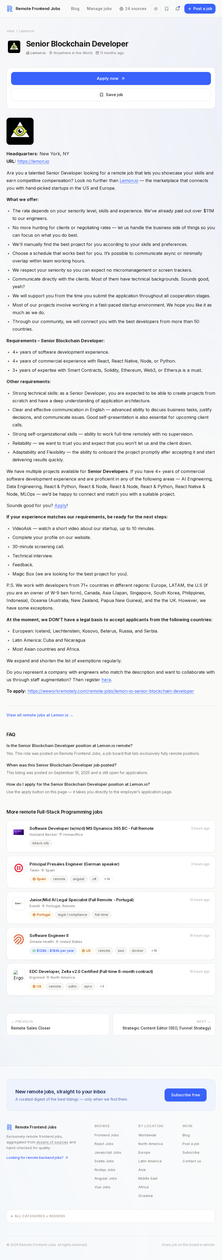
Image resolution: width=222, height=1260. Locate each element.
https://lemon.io (33, 161)
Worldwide (147, 1135)
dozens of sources (52, 1142)
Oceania (145, 1195)
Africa (143, 1187)
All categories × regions (40, 1216)
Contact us (191, 1161)
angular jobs (105, 1178)
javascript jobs (107, 1152)
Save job (114, 94)
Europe (144, 1152)
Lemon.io (26, 31)
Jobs (10, 31)
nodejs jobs (104, 1169)
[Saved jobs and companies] (166, 9)
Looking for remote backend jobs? (35, 1157)
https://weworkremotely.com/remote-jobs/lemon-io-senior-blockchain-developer (111, 691)
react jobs (103, 1143)
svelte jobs (104, 1161)
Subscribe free (185, 1094)
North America (150, 1143)
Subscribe (191, 1152)
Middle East (148, 1178)
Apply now (108, 78)
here (106, 679)
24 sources (135, 8)
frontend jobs (106, 1135)
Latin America (150, 1161)
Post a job (190, 1143)
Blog (75, 8)
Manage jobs (99, 8)
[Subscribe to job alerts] (177, 9)
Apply (60, 505)
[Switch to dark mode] (156, 9)
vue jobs (102, 1187)
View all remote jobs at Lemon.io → (39, 715)
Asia (142, 1169)
